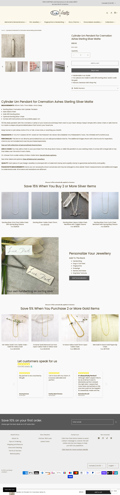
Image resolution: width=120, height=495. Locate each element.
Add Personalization (79, 278)
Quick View (15, 215)
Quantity (74, 51)
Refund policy (15, 454)
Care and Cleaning (15, 447)
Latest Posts (45, 441)
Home (3, 30)
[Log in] (111, 13)
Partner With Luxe (45, 438)
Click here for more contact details (75, 449)
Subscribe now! (10, 490)
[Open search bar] (107, 13)
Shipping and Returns (15, 444)
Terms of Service (15, 451)
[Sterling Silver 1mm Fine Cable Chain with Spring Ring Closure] (15, 205)
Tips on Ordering (15, 441)
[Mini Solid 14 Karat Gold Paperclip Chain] (105, 328)
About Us (15, 438)
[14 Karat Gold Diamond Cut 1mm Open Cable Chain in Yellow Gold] (45, 328)
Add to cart (95, 63)
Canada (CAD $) (108, 3)
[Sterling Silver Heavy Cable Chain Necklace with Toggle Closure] (75, 205)
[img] (61, 364)
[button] (2, 66)
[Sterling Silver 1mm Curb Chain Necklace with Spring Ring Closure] (105, 205)
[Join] (116, 422)
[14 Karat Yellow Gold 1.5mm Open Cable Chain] (75, 328)
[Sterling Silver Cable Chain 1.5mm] (45, 205)
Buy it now (95, 70)
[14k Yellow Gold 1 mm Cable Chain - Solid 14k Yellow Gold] (15, 328)
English (111, 466)
